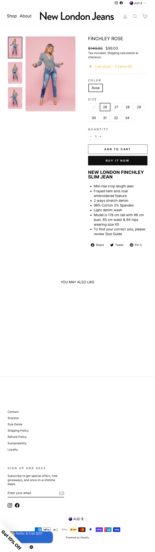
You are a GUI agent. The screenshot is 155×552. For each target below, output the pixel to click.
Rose (96, 88)
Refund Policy (17, 437)
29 (139, 107)
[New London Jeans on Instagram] (10, 505)
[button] (15, 537)
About (26, 15)
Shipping (113, 53)
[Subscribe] (61, 493)
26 (105, 107)
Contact (13, 412)
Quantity (98, 129)
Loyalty (13, 449)
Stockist (13, 418)
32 (116, 118)
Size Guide (113, 234)
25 (94, 107)
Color (95, 80)
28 (128, 107)
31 (105, 118)
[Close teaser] (31, 547)
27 (116, 107)
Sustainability (17, 443)
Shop (12, 15)
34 (127, 118)
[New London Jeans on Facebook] (17, 505)
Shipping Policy (18, 430)
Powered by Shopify (77, 537)
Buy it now (118, 160)
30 (94, 118)
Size (92, 99)
